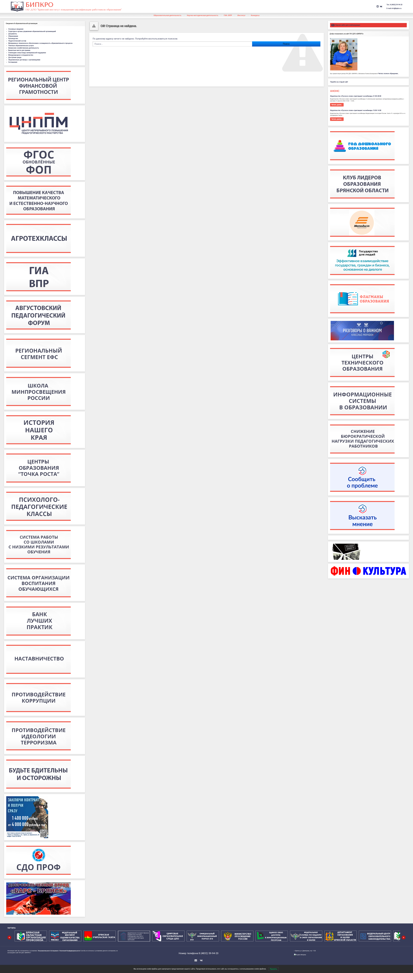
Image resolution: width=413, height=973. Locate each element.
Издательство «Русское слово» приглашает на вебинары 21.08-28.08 (355, 96)
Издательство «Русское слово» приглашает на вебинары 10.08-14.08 (355, 110)
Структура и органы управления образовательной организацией (32, 31)
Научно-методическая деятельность (202, 15)
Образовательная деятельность (167, 15)
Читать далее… (336, 105)
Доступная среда (14, 57)
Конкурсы (255, 15)
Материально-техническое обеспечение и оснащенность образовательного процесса (40, 43)
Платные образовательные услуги (21, 46)
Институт (241, 15)
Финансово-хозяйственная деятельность (23, 48)
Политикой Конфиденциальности (69, 951)
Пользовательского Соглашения (48, 951)
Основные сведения (15, 29)
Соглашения (12, 62)
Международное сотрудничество (20, 55)
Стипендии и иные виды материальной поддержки (27, 53)
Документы (12, 34)
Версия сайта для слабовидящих (347, 25)
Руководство (13, 38)
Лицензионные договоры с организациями (24, 60)
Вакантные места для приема (19, 50)
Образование (13, 36)
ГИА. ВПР (228, 15)
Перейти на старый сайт (339, 82)
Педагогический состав (17, 41)
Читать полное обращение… (388, 73)
